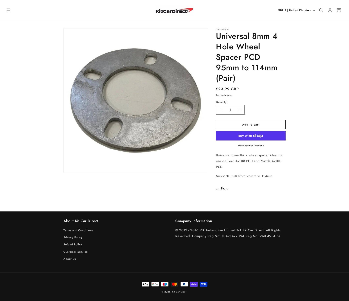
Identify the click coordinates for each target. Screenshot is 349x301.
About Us (69, 259)
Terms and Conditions (78, 230)
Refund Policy (72, 244)
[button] (8, 10)
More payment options (251, 145)
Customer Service (75, 252)
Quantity (221, 102)
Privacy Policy (72, 237)
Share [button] (224, 188)
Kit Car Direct (179, 291)
